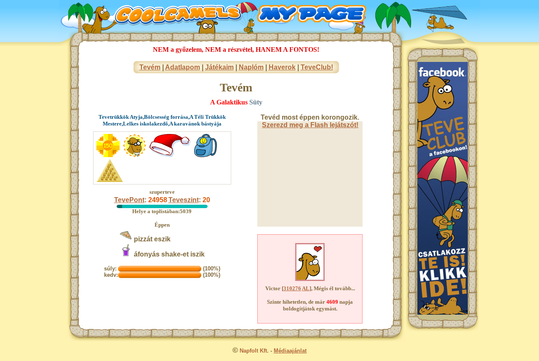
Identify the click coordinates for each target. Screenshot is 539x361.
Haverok (282, 67)
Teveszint (183, 199)
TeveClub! (317, 67)
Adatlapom (182, 67)
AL (306, 288)
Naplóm (251, 67)
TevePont (129, 199)
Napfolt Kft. (254, 351)
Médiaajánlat (290, 351)
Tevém (149, 67)
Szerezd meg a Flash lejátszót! (310, 124)
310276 (292, 288)
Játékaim (219, 67)
